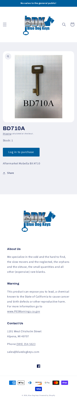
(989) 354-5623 (26, 344)
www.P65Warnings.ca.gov (23, 311)
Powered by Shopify (47, 395)
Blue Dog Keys (33, 395)
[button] (5, 24)
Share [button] (10, 173)
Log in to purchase (21, 152)
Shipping (7, 133)
